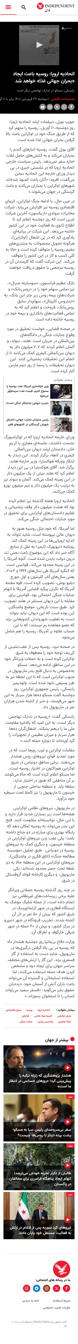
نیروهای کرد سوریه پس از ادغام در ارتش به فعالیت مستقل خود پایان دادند (40, 1230)
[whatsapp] (26, 1288)
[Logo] (67, 28)
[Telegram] (36, 1288)
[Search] (24, 7)
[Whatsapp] (64, 107)
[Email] (50, 107)
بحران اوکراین (64, 1016)
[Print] (42, 107)
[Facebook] (71, 107)
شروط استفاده (61, 1300)
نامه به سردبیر (30, 1300)
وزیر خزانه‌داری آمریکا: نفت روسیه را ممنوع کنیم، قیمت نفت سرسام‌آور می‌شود (28, 391)
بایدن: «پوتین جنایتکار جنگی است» (27, 403)
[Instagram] (46, 1288)
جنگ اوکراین (64, 1022)
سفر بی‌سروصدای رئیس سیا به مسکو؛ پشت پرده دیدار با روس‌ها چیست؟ (42, 1132)
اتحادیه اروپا (44, 1010)
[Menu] (8, 7)
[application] (39, 45)
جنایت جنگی (26, 1022)
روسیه (29, 1010)
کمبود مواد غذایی (43, 1016)
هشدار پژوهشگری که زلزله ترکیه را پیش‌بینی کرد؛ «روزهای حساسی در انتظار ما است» (40, 1081)
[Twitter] (57, 107)
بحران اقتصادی (13, 1010)
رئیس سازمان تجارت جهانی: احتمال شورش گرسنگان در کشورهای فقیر (27, 422)
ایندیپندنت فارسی (62, 99)
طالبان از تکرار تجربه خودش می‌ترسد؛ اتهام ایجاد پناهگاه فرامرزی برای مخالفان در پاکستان (40, 1179)
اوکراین (25, 1016)
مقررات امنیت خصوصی (56, 1307)
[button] (39, 45)
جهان (49, 1040)
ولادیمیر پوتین (45, 1022)
